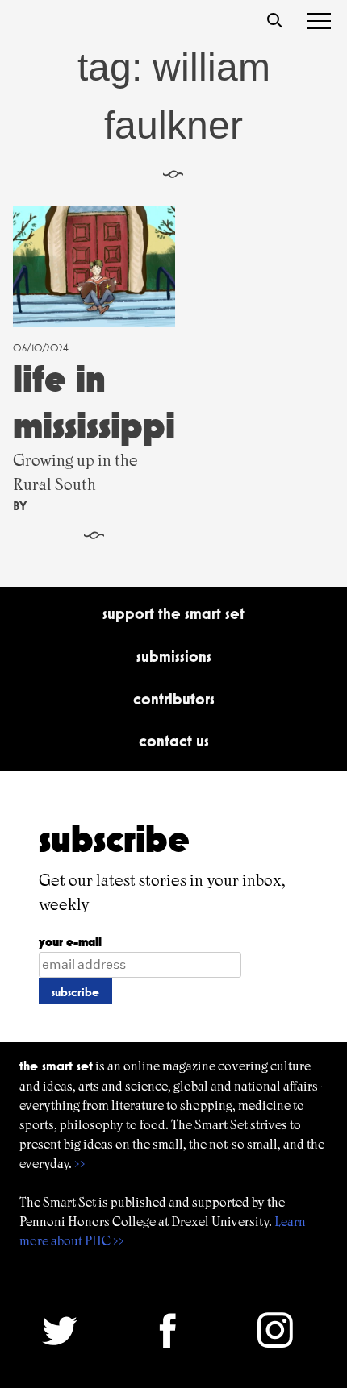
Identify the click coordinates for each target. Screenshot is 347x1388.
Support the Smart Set (173, 613)
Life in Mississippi (94, 401)
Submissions (173, 656)
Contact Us (174, 740)
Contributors (174, 698)
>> (80, 1163)
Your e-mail (70, 942)
